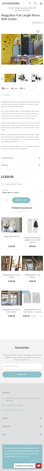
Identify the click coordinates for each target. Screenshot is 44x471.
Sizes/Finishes (7, 158)
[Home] (11, 6)
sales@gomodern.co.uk (14, 410)
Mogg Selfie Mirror (11, 236)
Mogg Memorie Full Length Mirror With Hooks (32, 240)
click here (21, 139)
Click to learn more (22, 457)
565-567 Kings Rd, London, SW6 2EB (22, 8)
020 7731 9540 (23, 10)
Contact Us (23, 146)
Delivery (4, 165)
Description (6, 95)
